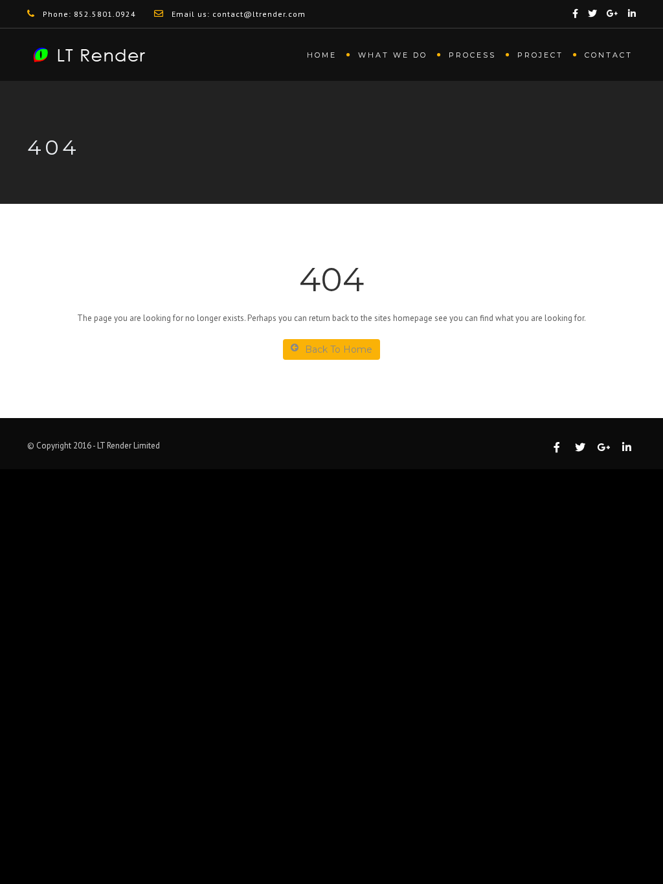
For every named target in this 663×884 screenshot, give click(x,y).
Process (472, 55)
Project (540, 55)
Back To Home (338, 349)
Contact (609, 55)
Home (322, 55)
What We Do (392, 55)
